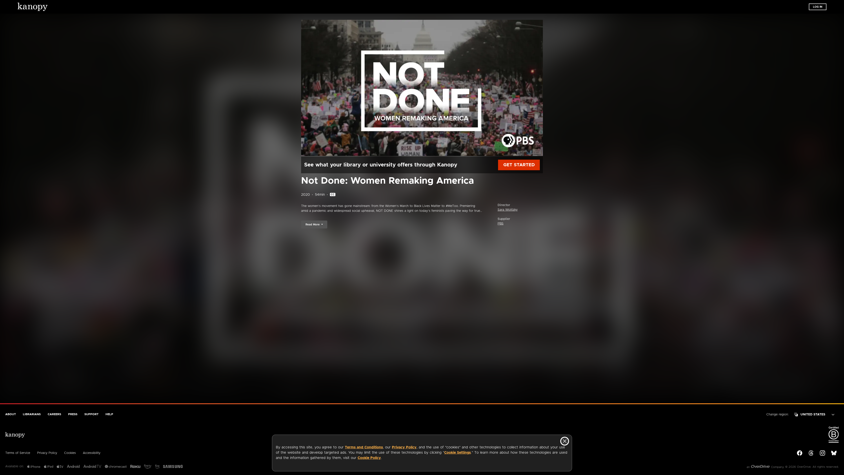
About (10, 414)
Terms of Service (17, 453)
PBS (501, 223)
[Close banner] (564, 441)
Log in (817, 6)
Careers (54, 414)
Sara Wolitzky (508, 209)
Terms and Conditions (364, 447)
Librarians (32, 414)
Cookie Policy (369, 458)
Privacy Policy (404, 447)
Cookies (70, 453)
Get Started (519, 165)
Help (109, 414)
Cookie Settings (457, 452)
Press (72, 414)
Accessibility (91, 453)
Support (91, 414)
